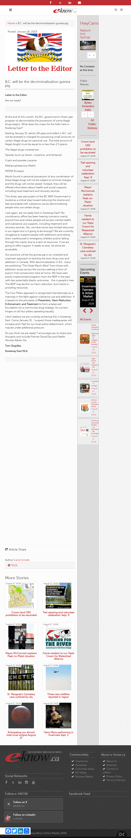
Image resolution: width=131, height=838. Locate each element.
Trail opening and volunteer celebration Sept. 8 (88, 163)
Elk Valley (80, 772)
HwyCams (89, 23)
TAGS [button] (14, 565)
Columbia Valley (84, 768)
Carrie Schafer (22, 559)
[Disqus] (40, 408)
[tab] (40, 565)
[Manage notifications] (7, 818)
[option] (88, 36)
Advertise (111, 765)
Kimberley (81, 765)
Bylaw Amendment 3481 (88, 99)
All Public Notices (92, 117)
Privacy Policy (114, 776)
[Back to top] (124, 831)
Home (11, 23)
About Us (111, 761)
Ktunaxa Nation (84, 776)
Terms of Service (115, 780)
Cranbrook (81, 761)
